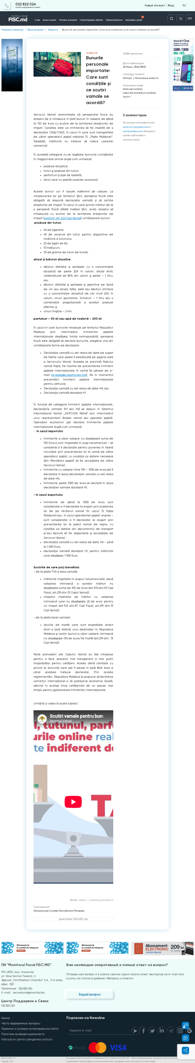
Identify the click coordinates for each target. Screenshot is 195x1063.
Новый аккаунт (155, 5)
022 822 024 (25, 4)
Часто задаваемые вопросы (20, 1023)
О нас (37, 20)
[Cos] (180, 18)
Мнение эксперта (68, 20)
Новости (53, 30)
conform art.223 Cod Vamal (62, 218)
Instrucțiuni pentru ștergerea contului (27, 1039)
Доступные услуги (134, 18)
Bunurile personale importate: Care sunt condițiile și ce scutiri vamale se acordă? (111, 30)
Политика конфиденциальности (22, 1034)
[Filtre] (189, 18)
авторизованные (133, 131)
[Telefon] (6, 5)
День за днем (49, 20)
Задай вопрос (90, 994)
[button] (183, 1025)
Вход (171, 5)
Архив (5, 1018)
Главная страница (12, 30)
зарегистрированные (136, 126)
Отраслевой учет (114, 20)
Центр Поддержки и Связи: (25, 1001)
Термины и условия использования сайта (29, 1028)
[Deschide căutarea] (171, 18)
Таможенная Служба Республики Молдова (59, 910)
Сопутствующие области (91, 20)
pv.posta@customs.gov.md (68, 375)
